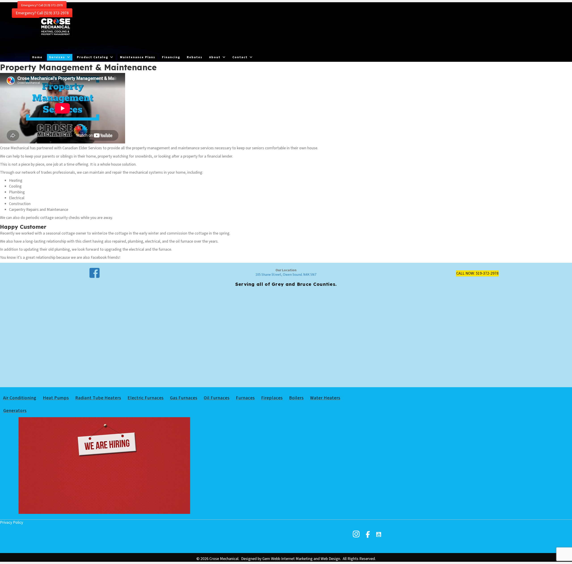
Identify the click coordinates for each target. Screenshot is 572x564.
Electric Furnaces (146, 398)
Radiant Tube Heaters (98, 398)
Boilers (296, 398)
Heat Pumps (56, 398)
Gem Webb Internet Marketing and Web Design (301, 559)
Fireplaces (272, 398)
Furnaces (245, 398)
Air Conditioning (19, 398)
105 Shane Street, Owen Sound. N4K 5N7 (285, 274)
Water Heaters (325, 398)
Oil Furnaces (216, 398)
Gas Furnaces (183, 398)
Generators (15, 411)
